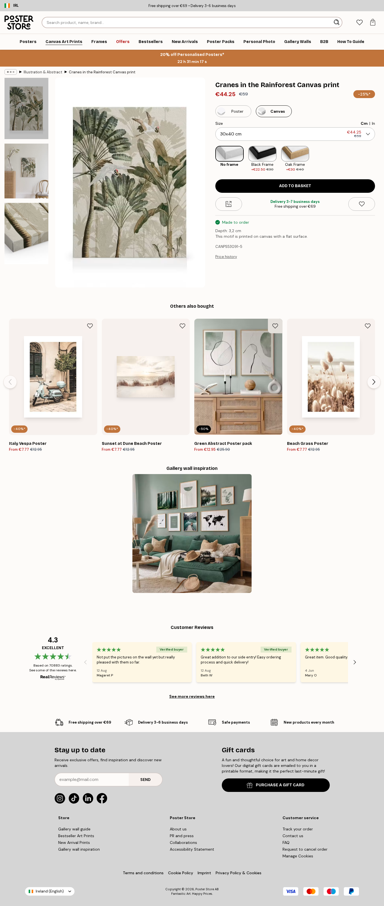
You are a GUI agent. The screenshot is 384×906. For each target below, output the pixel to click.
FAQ (286, 842)
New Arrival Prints (74, 842)
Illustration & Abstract (43, 72)
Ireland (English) (50, 891)
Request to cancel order (305, 849)
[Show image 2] (26, 171)
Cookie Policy (180, 872)
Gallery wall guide (74, 829)
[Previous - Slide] (210, 159)
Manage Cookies (298, 856)
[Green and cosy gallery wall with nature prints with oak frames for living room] (191, 533)
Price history (226, 256)
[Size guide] (228, 204)
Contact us (293, 835)
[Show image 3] (26, 233)
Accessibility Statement (192, 849)
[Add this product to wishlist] (361, 204)
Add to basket (295, 186)
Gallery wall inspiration (79, 849)
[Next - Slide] (379, 159)
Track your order (298, 829)
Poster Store (204, 889)
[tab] (359, 23)
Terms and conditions (143, 872)
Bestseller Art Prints (76, 835)
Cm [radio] (364, 123)
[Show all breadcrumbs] (10, 72)
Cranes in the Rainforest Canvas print (102, 72)
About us (178, 829)
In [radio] (373, 123)
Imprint (204, 872)
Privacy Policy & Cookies (238, 872)
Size (219, 123)
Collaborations (183, 842)
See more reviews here (192, 696)
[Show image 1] (26, 108)
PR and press (182, 835)
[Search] (337, 22)
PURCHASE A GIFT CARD (280, 785)
